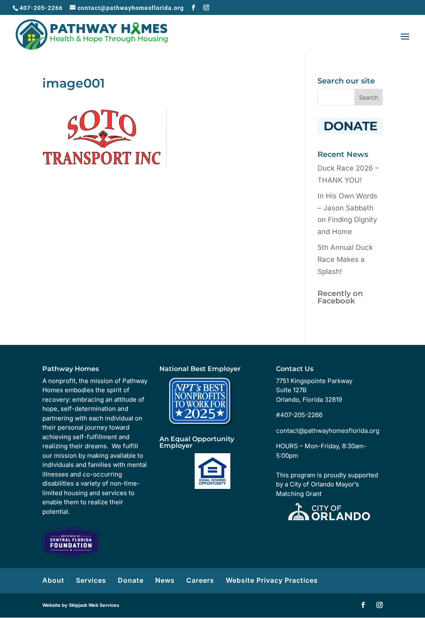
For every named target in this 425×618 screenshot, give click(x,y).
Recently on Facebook (340, 297)
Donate (131, 580)
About (53, 580)
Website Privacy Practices (272, 580)
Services (91, 580)
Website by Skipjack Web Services (80, 605)
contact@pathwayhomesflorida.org (327, 431)
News (165, 580)
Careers (200, 580)
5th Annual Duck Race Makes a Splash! (345, 259)
